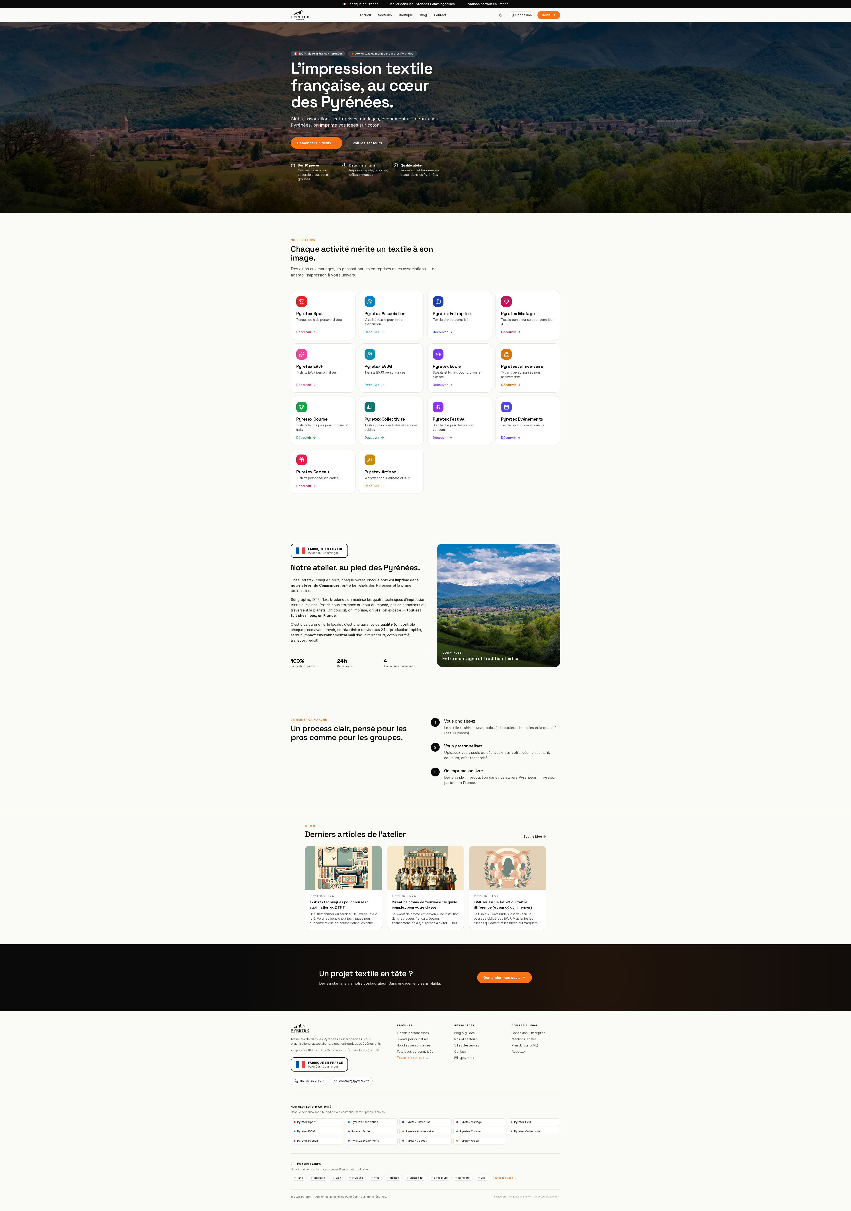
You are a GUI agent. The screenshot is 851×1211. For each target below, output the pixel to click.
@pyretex (467, 1058)
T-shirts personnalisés (413, 1033)
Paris (300, 1177)
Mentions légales (524, 1039)
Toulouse (357, 1177)
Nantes (394, 1177)
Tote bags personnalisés (415, 1051)
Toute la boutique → (412, 1058)
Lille (483, 1177)
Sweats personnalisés (413, 1039)
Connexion (523, 15)
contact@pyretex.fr (354, 1081)
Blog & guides (464, 1033)
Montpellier (416, 1177)
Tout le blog (532, 836)
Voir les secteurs (367, 143)
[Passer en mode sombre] (501, 15)
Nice (376, 1177)
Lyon (338, 1177)
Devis (546, 15)
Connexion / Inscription (528, 1033)
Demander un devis (314, 143)
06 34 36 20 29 (312, 1081)
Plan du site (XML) (525, 1045)
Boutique (406, 15)
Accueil (365, 15)
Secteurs (385, 15)
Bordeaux (464, 1177)
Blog (423, 15)
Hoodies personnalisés (413, 1045)
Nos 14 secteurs (466, 1039)
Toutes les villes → (504, 1177)
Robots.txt (519, 1051)
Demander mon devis (501, 977)
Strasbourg (441, 1177)
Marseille (319, 1177)
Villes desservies (466, 1045)
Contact (440, 15)
